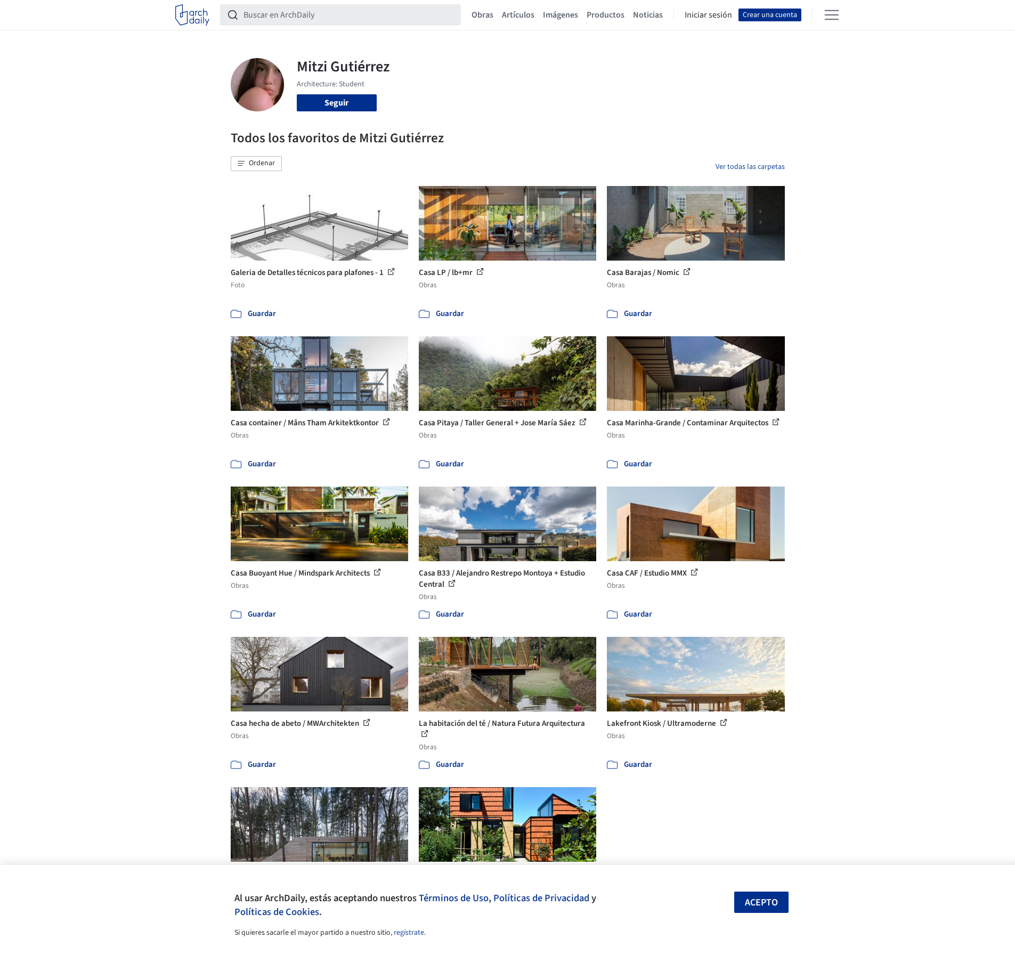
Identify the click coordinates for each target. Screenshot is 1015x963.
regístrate (409, 932)
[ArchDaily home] (192, 15)
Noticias (648, 15)
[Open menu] (831, 14)
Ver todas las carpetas (750, 167)
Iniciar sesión (708, 15)
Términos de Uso (454, 898)
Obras (482, 15)
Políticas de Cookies (276, 912)
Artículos (518, 15)
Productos (605, 15)
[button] (256, 163)
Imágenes (560, 15)
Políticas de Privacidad (541, 898)
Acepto (761, 902)
